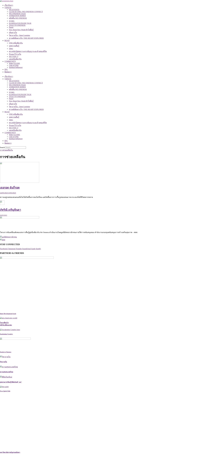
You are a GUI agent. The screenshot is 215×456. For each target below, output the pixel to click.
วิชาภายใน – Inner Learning (19, 35)
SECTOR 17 (13, 56)
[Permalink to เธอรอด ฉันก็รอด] (19, 182)
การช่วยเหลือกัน (6, 150)
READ (7, 40)
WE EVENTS (14, 10)
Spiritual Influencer (16, 67)
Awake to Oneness (5, 352)
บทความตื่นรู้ (14, 46)
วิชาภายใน (3, 362)
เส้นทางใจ (13, 33)
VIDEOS (7, 8)
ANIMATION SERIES (17, 16)
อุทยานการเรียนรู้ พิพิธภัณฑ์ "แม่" (11, 382)
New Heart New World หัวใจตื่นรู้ (21, 30)
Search (2, 147)
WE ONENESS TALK (17, 14)
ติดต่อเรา (8, 72)
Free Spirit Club (5, 391)
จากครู (11, 21)
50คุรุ (11, 49)
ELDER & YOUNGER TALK (20, 23)
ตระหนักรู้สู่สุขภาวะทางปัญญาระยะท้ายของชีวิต (28, 51)
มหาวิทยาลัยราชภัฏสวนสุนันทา (10, 452)
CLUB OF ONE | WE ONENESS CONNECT (26, 12)
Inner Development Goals (8, 313)
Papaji (11, 27)
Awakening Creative (6, 334)
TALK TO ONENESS (17, 25)
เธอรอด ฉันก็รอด (10, 187)
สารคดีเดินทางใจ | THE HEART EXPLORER (26, 38)
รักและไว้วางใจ (15, 54)
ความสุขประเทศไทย (6, 372)
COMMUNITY (10, 61)
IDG (6, 69)
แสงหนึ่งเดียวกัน (15, 59)
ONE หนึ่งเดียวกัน (16, 43)
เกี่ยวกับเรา (8, 5)
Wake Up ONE (14, 63)
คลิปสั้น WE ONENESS (18, 18)
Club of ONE (14, 65)
